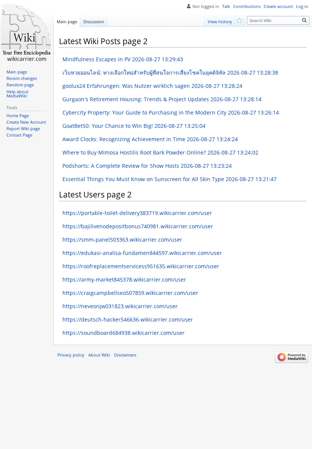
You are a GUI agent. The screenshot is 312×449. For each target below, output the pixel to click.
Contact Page (19, 135)
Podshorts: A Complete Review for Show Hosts (147, 165)
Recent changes (21, 78)
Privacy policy (70, 355)
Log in (302, 6)
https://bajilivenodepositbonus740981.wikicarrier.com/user (137, 226)
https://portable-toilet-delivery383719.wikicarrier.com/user (137, 213)
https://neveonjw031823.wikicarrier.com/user (120, 306)
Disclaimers (125, 355)
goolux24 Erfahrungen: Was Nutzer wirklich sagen (152, 85)
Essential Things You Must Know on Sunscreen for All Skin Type (169, 179)
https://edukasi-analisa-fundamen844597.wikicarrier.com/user (142, 252)
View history (220, 21)
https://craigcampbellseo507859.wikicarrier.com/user (130, 292)
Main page (67, 21)
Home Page (17, 115)
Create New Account (26, 122)
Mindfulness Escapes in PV (122, 59)
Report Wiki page (23, 128)
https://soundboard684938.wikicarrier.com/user (123, 332)
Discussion (93, 21)
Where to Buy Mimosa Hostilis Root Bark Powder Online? (160, 152)
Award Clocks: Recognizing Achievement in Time (150, 139)
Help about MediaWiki (17, 94)
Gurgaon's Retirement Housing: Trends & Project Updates (161, 99)
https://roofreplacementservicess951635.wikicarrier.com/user (140, 266)
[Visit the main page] (26, 30)
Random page (20, 85)
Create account (278, 6)
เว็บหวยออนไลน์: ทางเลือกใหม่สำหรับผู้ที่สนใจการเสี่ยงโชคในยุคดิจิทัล (170, 72)
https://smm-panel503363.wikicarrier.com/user (122, 239)
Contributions (247, 6)
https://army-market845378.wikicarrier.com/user (124, 279)
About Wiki (99, 355)
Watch (240, 20)
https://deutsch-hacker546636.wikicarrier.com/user (127, 319)
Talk (226, 6)
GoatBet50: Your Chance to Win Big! (133, 125)
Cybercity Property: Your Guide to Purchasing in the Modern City (170, 112)
